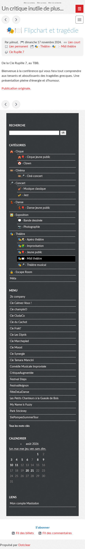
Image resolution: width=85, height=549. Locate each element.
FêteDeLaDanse (19, 392)
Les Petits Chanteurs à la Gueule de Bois (34, 398)
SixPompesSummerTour (24, 417)
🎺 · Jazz (23, 195)
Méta (13, 278)
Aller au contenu (29, 3)
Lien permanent (18, 46)
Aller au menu (41, 3)
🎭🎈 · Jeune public (30, 252)
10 (11, 465)
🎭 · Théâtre (42, 46)
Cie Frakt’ (15, 328)
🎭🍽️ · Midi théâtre (64, 46)
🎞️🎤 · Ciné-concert (30, 176)
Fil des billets (25, 533)
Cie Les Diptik (18, 335)
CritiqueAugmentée (21, 373)
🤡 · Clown (24, 163)
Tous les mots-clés (19, 426)
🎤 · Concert (17, 183)
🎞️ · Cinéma (17, 170)
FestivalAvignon (19, 385)
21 (32, 470)
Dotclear (24, 545)
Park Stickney (18, 411)
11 (16, 465)
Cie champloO (18, 309)
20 (27, 470)
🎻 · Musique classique (32, 188)
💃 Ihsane (16, 20)
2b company (17, 296)
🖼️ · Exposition (19, 215)
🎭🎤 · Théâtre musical (32, 265)
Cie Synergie (17, 354)
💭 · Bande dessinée (30, 220)
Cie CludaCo (17, 315)
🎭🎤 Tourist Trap (5, 20)
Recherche (17, 125)
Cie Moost (16, 347)
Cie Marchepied (19, 341)
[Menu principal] (79, 9)
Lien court (74, 42)
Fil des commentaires (57, 533)
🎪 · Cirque (17, 151)
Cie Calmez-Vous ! (21, 303)
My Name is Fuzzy (21, 404)
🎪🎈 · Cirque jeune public (34, 157)
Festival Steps (18, 379)
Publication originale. (16, 88)
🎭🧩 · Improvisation (31, 246)
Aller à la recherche (54, 3)
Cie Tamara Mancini (22, 360)
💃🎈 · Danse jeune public (34, 208)
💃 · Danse (16, 202)
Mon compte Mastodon (24, 503)
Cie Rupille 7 (16, 52)
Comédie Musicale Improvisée (28, 366)
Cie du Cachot (18, 322)
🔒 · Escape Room (21, 272)
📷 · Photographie (29, 227)
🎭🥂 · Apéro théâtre (31, 239)
